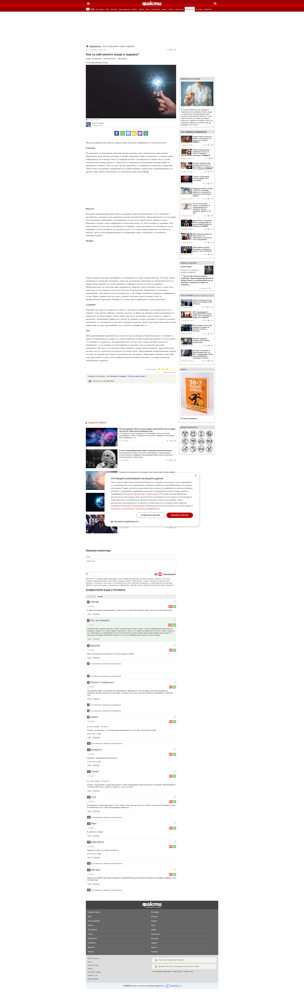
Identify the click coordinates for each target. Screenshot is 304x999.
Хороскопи (179, 9)
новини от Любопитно (196, 132)
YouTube (130, 376)
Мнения (114, 9)
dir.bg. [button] (146, 171)
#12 (99, 761)
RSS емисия (94, 958)
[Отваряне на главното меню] (88, 3)
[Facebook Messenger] (128, 133)
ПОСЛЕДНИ (91, 597)
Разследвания (124, 9)
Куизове (154, 952)
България (100, 9)
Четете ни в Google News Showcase (171, 960)
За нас (90, 962)
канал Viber (139, 376)
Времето (91, 947)
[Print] (145, 133)
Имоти (141, 9)
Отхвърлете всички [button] (150, 515)
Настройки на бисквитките (123, 508)
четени (189, 295)
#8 (97, 727)
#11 (98, 781)
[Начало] (151, 3)
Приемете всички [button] (179, 515)
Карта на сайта (93, 965)
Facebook (114, 376)
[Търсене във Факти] (215, 3)
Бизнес (134, 9)
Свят (107, 9)
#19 (99, 854)
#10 (99, 734)
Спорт (171, 9)
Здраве (154, 943)
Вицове (91, 952)
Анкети (154, 947)
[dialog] (152, 499)
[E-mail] (134, 133)
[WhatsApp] (122, 133)
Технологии (155, 9)
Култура (199, 9)
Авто (147, 9)
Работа (90, 969)
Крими (164, 9)
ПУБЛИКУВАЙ (169, 574)
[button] (124, 521)
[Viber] (140, 133)
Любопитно (189, 9)
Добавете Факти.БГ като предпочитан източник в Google (179, 966)
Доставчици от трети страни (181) (148, 494)
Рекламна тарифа (94, 972)
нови (210, 295)
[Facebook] (116, 133)
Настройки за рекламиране (134, 506)
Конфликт (207, 9)
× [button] (196, 475)
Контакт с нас (93, 975)
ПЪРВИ (100, 597)
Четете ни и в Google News (103, 381)
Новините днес (94, 912)
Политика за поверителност (147, 508)
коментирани (200, 295)
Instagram (122, 376)
